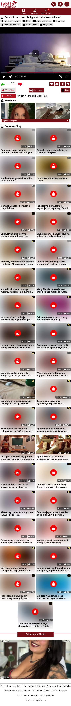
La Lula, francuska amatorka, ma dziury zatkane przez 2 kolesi (17, 346)
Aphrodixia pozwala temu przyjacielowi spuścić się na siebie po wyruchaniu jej (51, 457)
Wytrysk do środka (12, 25)
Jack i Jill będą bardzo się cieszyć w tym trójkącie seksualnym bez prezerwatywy (16, 485)
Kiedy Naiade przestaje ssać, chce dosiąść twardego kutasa (52, 290)
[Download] (57, 84)
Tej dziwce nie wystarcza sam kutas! (52, 179)
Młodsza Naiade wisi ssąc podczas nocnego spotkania (51, 597)
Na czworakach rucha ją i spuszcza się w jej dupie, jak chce (15, 318)
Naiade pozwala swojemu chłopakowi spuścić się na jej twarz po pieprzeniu (16, 429)
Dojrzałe (60, 21)
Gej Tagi (17, 686)
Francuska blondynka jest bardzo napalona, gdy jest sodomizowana (14, 597)
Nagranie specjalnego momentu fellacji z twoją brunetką (53, 541)
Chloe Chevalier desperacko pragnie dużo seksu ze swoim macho (52, 262)
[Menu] (66, 4)
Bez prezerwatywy (12, 21)
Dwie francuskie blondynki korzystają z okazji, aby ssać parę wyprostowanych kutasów (16, 374)
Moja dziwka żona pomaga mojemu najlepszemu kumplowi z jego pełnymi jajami (17, 290)
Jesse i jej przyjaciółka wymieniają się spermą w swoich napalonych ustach (50, 402)
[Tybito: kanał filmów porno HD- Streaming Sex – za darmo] (9, 4)
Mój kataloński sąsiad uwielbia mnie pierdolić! (16, 179)
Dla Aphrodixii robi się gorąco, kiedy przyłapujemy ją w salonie (17, 457)
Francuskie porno (43, 21)
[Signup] (60, 4)
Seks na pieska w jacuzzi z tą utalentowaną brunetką (52, 318)
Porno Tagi (5, 686)
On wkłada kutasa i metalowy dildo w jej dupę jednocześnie (52, 485)
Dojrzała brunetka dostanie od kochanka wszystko (52, 151)
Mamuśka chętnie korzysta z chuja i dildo (15, 207)
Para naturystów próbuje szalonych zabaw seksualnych (16, 151)
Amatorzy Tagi (54, 686)
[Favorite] (51, 84)
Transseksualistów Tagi (34, 686)
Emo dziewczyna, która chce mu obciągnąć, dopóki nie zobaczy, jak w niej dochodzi (53, 569)
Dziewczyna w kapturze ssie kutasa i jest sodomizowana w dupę (16, 541)
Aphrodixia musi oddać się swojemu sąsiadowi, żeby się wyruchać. (52, 429)
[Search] (53, 4)
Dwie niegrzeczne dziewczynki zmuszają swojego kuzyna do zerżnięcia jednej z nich (52, 346)
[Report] (68, 84)
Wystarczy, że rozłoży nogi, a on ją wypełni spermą (17, 513)
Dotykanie (47, 25)
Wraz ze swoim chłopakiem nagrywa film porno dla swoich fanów (52, 374)
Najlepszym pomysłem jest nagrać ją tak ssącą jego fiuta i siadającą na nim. (52, 207)
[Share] (62, 84)
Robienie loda (31, 25)
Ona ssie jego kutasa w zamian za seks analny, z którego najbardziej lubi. (52, 513)
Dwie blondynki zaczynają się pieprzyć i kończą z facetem (16, 402)
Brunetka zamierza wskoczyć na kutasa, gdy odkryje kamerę (53, 235)
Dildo (27, 21)
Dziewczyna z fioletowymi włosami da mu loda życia (14, 235)
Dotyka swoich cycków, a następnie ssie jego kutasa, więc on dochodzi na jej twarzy (17, 569)
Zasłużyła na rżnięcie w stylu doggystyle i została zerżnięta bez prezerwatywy (33, 624)
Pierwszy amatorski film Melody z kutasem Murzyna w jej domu (17, 262)
